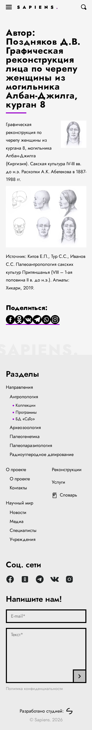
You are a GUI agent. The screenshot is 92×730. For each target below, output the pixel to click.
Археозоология (25, 427)
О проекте (16, 469)
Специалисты (23, 530)
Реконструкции (67, 469)
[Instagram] (55, 320)
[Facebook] (10, 320)
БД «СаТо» (25, 419)
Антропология (24, 396)
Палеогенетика (25, 436)
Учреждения (23, 539)
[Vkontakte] (28, 320)
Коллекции (26, 405)
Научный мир (19, 503)
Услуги (58, 482)
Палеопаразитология (31, 445)
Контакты (18, 487)
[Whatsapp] (46, 320)
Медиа (17, 521)
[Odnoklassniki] (19, 320)
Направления (19, 387)
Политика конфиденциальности (34, 689)
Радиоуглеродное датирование (42, 454)
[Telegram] (37, 320)
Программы (26, 412)
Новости (18, 512)
